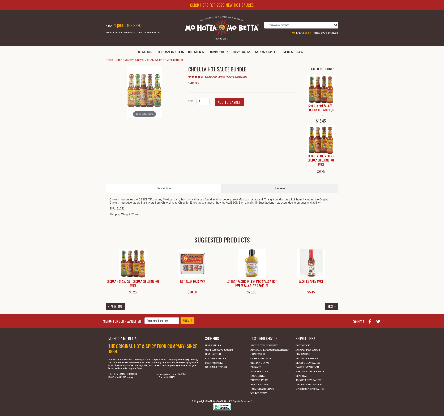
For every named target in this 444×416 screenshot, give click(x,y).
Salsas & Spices (216, 367)
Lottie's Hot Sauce (309, 384)
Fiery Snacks (214, 362)
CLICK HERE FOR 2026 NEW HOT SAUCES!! (222, 5)
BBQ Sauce (303, 354)
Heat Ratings (259, 384)
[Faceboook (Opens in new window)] (371, 321)
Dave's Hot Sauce (307, 367)
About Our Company (264, 345)
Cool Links (257, 375)
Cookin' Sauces (215, 358)
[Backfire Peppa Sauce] (311, 263)
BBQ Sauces (213, 354)
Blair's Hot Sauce (308, 362)
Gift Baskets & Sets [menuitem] (170, 51)
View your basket (325, 32)
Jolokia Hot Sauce (308, 380)
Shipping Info (259, 362)
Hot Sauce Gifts (307, 358)
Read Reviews (215, 76)
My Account (114, 32)
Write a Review (236, 76)
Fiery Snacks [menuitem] (242, 51)
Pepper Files (259, 380)
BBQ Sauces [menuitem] (196, 51)
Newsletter (133, 32)
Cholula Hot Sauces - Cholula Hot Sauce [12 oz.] (321, 110)
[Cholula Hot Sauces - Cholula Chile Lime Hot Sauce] (321, 139)
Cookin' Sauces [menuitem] (218, 51)
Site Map (301, 375)
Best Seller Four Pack (192, 281)
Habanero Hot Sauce (310, 371)
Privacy (255, 367)
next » (331, 306)
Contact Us (258, 354)
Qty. (190, 100)
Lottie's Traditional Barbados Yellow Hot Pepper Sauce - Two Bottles (252, 283)
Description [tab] (164, 188)
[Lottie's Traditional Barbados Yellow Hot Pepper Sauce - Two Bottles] (252, 263)
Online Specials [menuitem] (292, 51)
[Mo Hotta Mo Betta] (222, 28)
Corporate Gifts (262, 388)
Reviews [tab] (280, 188)
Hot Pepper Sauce (308, 349)
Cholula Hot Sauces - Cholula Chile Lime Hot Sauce (321, 160)
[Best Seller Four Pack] (192, 263)
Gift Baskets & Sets (130, 60)
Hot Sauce (303, 345)
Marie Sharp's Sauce (310, 388)
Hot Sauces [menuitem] (144, 51)
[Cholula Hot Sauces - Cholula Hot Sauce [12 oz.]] (321, 89)
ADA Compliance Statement (269, 349)
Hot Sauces (213, 345)
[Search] (335, 25)
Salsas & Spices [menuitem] (266, 51)
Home (109, 60)
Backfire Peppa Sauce (311, 281)
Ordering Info (260, 358)
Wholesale (152, 32)
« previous (115, 306)
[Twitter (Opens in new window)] (379, 321)
